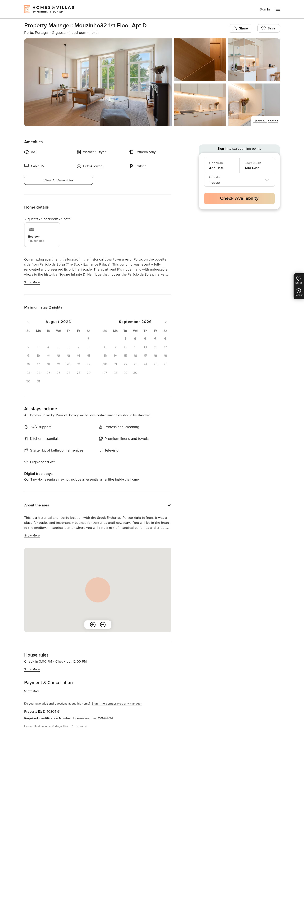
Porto (67, 726)
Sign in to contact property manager (117, 703)
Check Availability (239, 198)
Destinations (42, 726)
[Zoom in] (92, 624)
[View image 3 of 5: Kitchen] (254, 59)
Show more (32, 282)
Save (272, 28)
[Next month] (166, 322)
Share (243, 28)
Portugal (57, 726)
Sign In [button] (265, 9)
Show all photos (265, 121)
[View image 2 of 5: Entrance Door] (200, 59)
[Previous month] (28, 322)
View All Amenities (58, 180)
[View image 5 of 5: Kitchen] (254, 105)
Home (28, 726)
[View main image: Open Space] (98, 82)
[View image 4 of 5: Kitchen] (200, 105)
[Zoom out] (102, 624)
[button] (78, 373)
